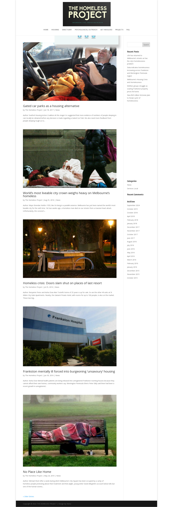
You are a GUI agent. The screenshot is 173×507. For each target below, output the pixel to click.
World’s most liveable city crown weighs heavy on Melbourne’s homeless (66, 194)
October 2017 (132, 234)
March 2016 (131, 260)
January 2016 (132, 267)
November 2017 (133, 231)
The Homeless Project (33, 110)
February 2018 (132, 220)
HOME (45, 30)
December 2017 (133, 227)
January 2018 (132, 223)
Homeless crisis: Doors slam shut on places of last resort (62, 283)
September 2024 (133, 205)
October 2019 (132, 209)
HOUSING (55, 30)
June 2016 (131, 249)
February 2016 (132, 263)
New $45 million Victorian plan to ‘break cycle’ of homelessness (138, 98)
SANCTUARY (67, 30)
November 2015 (133, 274)
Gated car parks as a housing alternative (51, 106)
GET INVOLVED (106, 30)
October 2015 (132, 278)
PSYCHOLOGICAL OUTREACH (86, 30)
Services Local (132, 188)
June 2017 (131, 238)
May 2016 (131, 252)
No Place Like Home (37, 472)
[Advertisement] (138, 141)
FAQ (128, 30)
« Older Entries (28, 496)
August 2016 (132, 241)
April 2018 (131, 216)
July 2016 (130, 245)
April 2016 (131, 256)
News (57, 110)
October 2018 (132, 213)
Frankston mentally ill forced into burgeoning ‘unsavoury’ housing (69, 371)
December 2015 (133, 271)
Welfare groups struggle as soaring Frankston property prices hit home (137, 89)
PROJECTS (119, 30)
